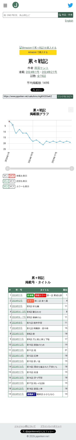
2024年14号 (18, 355)
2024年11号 (18, 339)
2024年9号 (17, 328)
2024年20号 (18, 388)
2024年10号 (18, 333)
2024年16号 (18, 366)
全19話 (41, 76)
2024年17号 (18, 372)
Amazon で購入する (38, 52)
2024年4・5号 (19, 311)
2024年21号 (49, 72)
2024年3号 (17, 306)
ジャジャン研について (25, 426)
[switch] (9, 176)
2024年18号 (18, 377)
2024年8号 (17, 322)
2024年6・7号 (19, 317)
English (69, 20)
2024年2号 (17, 300)
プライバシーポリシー (51, 426)
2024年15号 (18, 361)
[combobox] (30, 15)
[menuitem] (71, 109)
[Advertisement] (38, 33)
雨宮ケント (41, 68)
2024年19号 (18, 383)
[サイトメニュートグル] (5, 5)
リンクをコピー (65, 96)
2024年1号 (32, 72)
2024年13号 (18, 350)
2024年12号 (18, 344)
